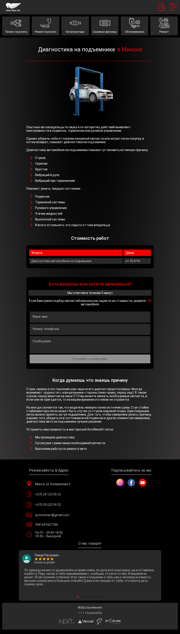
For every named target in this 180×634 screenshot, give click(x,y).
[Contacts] (162, 7)
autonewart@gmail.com (52, 515)
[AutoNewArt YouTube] (142, 482)
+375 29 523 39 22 (48, 504)
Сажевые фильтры (105, 31)
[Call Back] (173, 7)
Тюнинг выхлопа (16, 31)
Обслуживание (134, 31)
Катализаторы (75, 31)
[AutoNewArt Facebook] (131, 482)
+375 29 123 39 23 (48, 494)
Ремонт (164, 31)
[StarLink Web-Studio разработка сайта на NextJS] (113, 621)
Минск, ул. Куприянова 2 (52, 484)
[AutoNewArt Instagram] (120, 482)
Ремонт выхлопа (45, 31)
